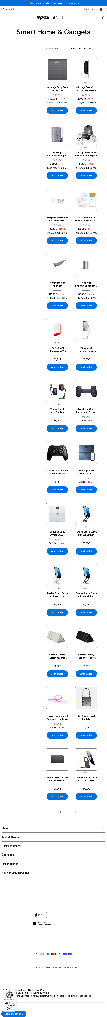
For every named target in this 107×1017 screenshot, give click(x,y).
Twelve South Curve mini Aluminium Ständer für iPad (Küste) (86, 595)
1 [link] (60, 812)
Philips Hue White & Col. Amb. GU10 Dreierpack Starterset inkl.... (57, 219)
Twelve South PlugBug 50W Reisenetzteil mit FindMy (57, 350)
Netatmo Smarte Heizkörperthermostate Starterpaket (86, 219)
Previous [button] (3, 3)
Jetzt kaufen (57, 110)
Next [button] (103, 3)
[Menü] (14, 991)
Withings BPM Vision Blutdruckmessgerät (86, 154)
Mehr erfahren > (73, 3)
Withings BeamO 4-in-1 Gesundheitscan (86, 89)
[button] (3, 17)
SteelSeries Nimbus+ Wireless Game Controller (57, 472)
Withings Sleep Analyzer (57, 284)
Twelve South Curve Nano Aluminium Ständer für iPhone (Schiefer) (86, 779)
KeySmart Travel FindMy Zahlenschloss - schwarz (86, 718)
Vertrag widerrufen (14, 1014)
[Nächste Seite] (83, 812)
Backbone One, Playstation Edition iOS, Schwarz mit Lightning (86, 411)
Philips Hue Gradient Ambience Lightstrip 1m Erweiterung (57, 718)
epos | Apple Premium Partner (48, 967)
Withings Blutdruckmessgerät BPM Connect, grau (86, 284)
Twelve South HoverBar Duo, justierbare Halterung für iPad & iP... (86, 350)
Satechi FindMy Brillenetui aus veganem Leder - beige (57, 656)
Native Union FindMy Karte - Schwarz (57, 779)
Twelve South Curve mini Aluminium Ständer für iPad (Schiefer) (86, 534)
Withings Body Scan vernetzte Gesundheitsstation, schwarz (57, 89)
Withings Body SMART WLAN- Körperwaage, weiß (57, 534)
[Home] (43, 17)
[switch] (9, 1008)
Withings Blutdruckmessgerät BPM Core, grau (57, 154)
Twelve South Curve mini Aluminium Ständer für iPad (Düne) (57, 595)
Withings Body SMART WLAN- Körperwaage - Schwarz (86, 472)
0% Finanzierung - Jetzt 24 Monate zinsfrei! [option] (53, 3)
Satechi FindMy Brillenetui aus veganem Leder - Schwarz (86, 656)
